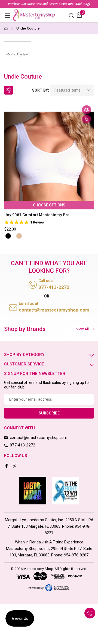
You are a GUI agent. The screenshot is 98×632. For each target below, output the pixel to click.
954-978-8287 (76, 555)
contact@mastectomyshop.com (54, 310)
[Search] (71, 15)
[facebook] (7, 466)
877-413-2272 (53, 287)
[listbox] (72, 90)
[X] (15, 466)
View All (82, 329)
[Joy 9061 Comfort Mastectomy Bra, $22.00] (49, 156)
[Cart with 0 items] (79, 15)
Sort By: (40, 90)
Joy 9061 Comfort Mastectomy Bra (37, 215)
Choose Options (49, 205)
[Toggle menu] (7, 15)
